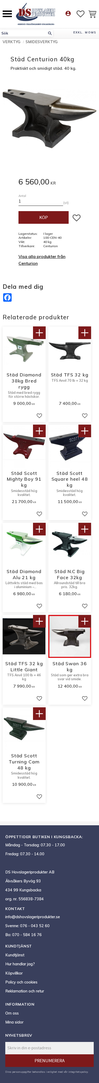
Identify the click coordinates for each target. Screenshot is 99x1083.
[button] (7, 13)
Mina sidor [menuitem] (14, 1022)
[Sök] (50, 33)
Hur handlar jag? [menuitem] (20, 964)
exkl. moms (84, 32)
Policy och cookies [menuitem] (21, 982)
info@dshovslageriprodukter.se (32, 917)
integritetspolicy (78, 1071)
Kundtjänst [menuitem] (14, 955)
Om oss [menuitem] (12, 1013)
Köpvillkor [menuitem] (14, 973)
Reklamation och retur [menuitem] (24, 991)
